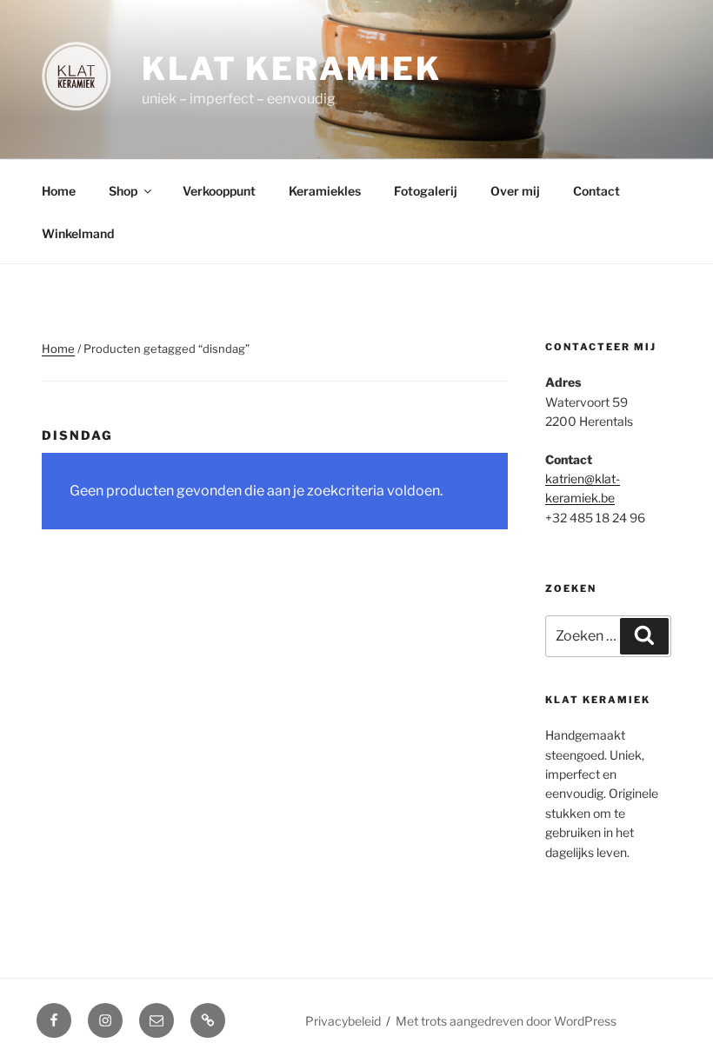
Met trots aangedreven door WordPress (506, 1020)
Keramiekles (325, 190)
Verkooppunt (219, 190)
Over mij (515, 190)
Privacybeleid (343, 1020)
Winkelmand (78, 233)
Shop (123, 190)
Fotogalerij (425, 190)
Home (59, 190)
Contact (596, 190)
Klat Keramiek (291, 69)
